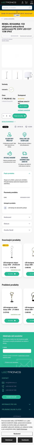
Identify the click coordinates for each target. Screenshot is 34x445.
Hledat (29, 7)
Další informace (22, 429)
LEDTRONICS (17, 416)
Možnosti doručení (24, 110)
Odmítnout (8, 440)
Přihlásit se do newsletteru (11, 362)
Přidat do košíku (18, 116)
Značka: (5, 40)
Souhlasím (25, 440)
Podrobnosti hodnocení (26, 36)
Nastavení (17, 434)
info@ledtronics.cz (11, 382)
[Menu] (31, 2)
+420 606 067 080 (11, 386)
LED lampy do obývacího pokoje (17, 208)
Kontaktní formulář (11, 397)
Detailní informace (8, 121)
